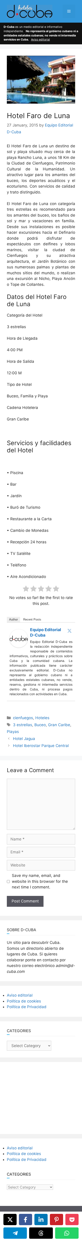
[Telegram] (15, 1233)
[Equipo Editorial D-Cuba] (19, 646)
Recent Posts (32, 619)
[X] (10, 1219)
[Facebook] (25, 1219)
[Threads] (41, 1233)
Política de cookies (24, 1001)
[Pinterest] (56, 1219)
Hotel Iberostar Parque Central (41, 745)
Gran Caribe (59, 725)
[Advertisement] (41, 1097)
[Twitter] (69, 630)
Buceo (40, 725)
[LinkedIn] (41, 1219)
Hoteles (42, 718)
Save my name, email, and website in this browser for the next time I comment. (40, 881)
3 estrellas (22, 725)
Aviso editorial (40, 39)
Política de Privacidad (26, 1007)
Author (13, 619)
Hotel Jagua (24, 738)
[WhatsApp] (67, 1233)
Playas (13, 731)
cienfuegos (23, 718)
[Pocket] (72, 1219)
